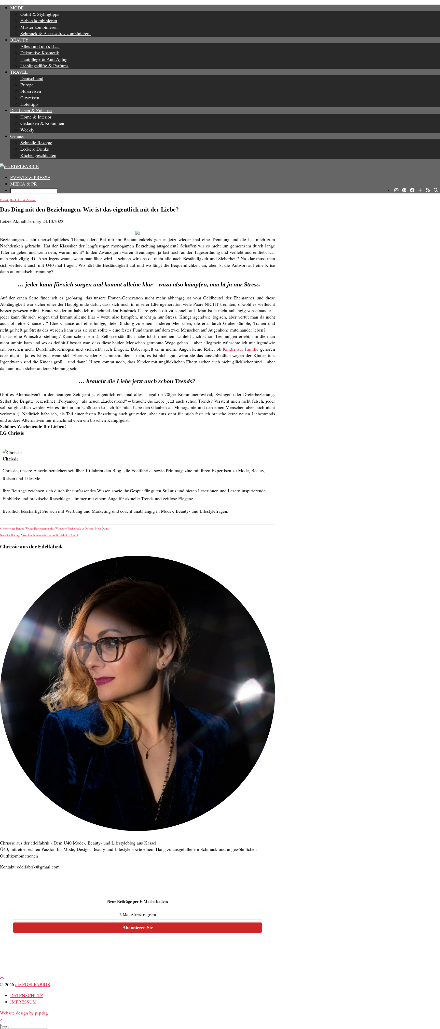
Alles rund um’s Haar (40, 46)
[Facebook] (412, 190)
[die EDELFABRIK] (220, 166)
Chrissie (4, 200)
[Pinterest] (404, 190)
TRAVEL (19, 72)
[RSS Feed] (428, 190)
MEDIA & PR (23, 184)
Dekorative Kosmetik (39, 52)
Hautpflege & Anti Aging (43, 59)
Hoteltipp (29, 104)
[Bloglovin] (420, 190)
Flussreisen (30, 91)
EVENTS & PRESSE (30, 177)
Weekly (27, 130)
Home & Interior (35, 117)
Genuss (17, 136)
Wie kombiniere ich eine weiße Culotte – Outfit (39, 535)
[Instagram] (396, 190)
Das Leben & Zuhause (31, 110)
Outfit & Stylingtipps (39, 14)
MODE (17, 8)
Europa (27, 85)
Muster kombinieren (39, 27)
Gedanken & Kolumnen (42, 123)
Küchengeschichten (38, 155)
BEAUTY (19, 40)
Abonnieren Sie (137, 927)
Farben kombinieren (38, 20)
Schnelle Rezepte (36, 142)
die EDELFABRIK (32, 984)
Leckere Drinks (34, 149)
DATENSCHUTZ (26, 995)
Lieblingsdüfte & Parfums (44, 65)
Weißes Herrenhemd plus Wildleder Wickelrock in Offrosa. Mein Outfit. (55, 528)
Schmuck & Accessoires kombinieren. (55, 33)
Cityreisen (29, 98)
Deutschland (31, 78)
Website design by (24, 1013)
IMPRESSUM (23, 1002)
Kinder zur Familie (240, 349)
